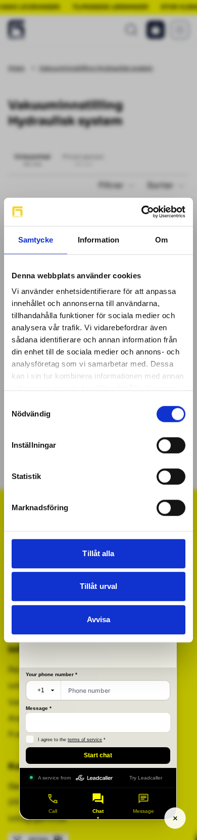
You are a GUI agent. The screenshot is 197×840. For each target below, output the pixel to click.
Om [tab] (161, 239)
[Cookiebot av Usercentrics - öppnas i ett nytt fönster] (141, 211)
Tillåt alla (98, 553)
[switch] (171, 445)
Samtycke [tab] (35, 239)
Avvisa (99, 619)
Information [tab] (98, 239)
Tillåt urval (98, 586)
